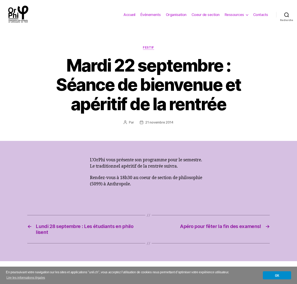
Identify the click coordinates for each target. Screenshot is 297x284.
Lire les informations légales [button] (25, 277)
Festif (148, 47)
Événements (150, 15)
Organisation (176, 15)
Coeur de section (206, 15)
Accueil (129, 15)
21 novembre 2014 (159, 122)
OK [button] (277, 275)
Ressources (234, 15)
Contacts (260, 15)
